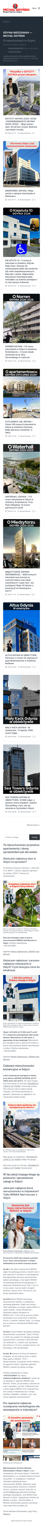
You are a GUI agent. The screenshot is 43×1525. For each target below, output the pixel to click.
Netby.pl (6, 1514)
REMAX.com (14, 1492)
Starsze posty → (33, 825)
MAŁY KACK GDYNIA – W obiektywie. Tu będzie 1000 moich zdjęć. (19, 730)
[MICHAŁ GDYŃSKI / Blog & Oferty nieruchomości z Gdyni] (16, 8)
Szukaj (34, 837)
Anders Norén (27, 1521)
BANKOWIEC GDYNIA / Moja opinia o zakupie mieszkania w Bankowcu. (20, 193)
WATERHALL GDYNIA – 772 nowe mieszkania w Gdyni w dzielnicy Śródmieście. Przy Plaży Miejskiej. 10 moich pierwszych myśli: (19, 502)
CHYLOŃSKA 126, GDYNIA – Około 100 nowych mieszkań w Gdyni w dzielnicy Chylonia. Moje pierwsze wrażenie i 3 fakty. (20, 427)
